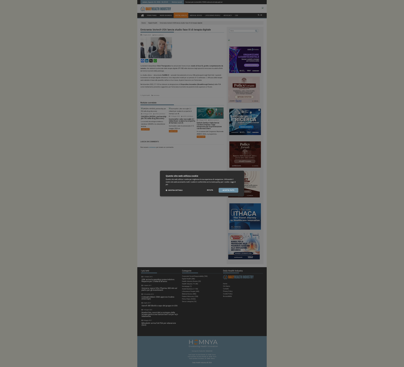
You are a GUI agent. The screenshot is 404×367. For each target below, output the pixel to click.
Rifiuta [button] (210, 190)
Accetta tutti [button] (228, 190)
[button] (174, 190)
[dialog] (202, 183)
